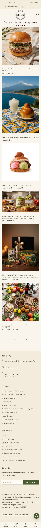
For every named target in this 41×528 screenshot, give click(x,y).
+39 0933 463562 (13, 7)
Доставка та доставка (9, 446)
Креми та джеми (7, 402)
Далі (26, 339)
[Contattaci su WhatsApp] (36, 516)
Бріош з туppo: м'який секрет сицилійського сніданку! (20, 137)
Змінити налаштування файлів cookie (15, 514)
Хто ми (4, 435)
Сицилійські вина (8, 423)
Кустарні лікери (7, 416)
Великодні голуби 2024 (10, 420)
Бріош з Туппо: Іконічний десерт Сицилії (16, 185)
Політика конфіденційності (11, 453)
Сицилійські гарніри (8, 398)
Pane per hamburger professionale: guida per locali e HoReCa (20, 70)
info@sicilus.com (30, 7)
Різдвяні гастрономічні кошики (12, 391)
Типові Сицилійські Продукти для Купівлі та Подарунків (17, 326)
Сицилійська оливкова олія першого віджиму (18, 409)
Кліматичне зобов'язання (10, 457)
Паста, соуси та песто (9, 412)
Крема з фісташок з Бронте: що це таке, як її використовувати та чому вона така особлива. (18, 217)
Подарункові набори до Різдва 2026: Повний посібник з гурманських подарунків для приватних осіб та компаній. (19, 277)
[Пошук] (27, 15)
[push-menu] (3, 15)
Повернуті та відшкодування (12, 450)
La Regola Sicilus (8, 439)
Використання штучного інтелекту (14, 460)
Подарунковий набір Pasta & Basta (14, 394)
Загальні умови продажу (10, 443)
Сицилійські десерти (9, 405)
